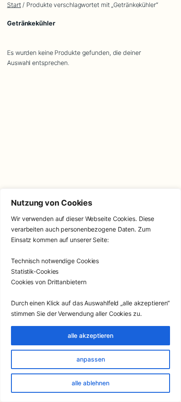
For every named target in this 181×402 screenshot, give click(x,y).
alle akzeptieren (90, 335)
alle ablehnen (90, 383)
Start (14, 4)
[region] (90, 295)
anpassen (90, 359)
